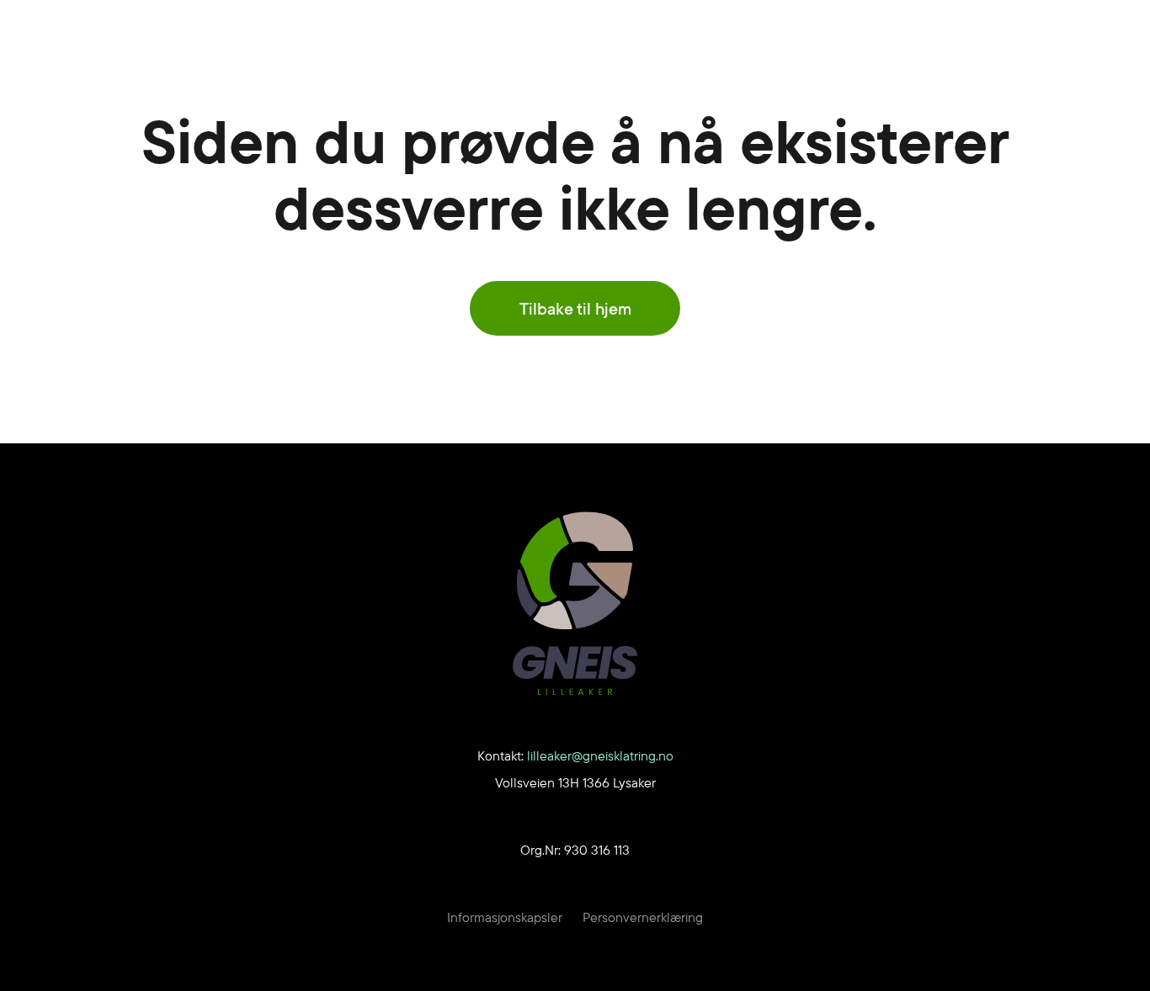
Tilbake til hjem (575, 308)
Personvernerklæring (643, 917)
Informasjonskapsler (504, 917)
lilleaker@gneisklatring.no (600, 755)
